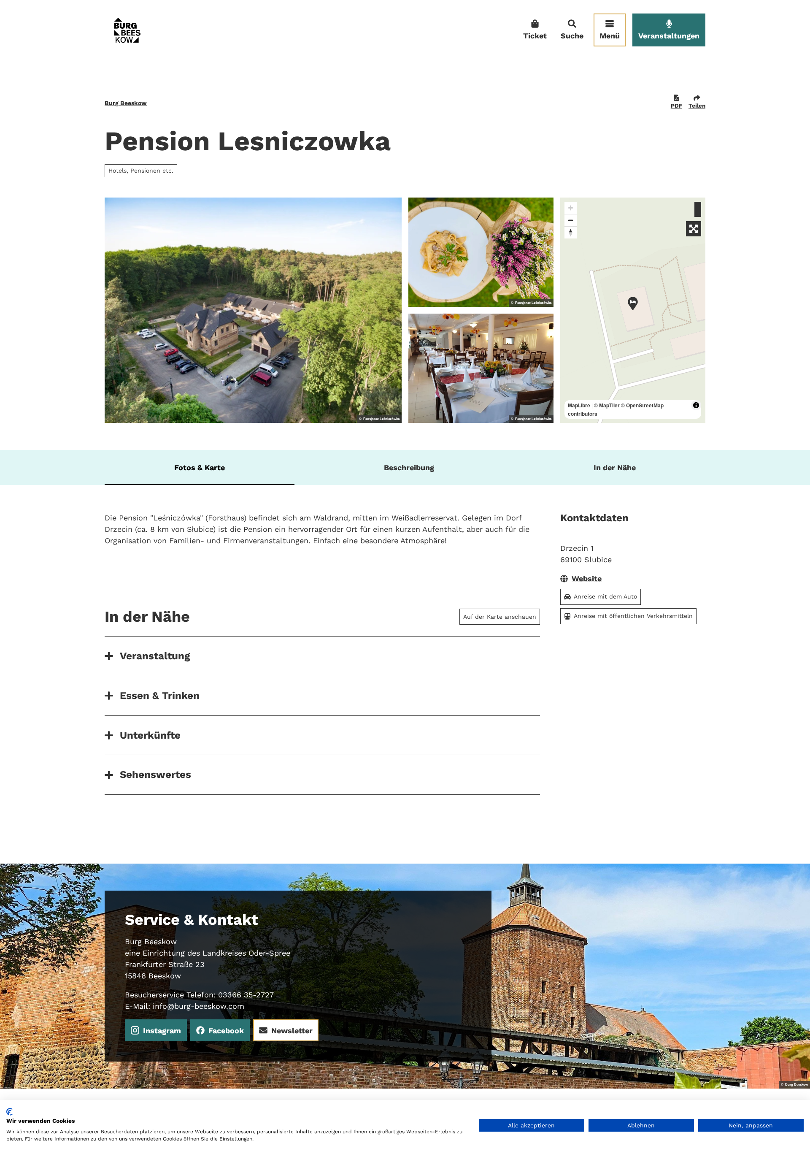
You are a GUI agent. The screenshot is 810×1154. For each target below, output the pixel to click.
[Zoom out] (570, 220)
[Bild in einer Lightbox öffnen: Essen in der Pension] (481, 252)
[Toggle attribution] (696, 405)
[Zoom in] (570, 208)
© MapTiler (607, 405)
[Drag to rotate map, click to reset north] (570, 232)
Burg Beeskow (126, 103)
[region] (632, 310)
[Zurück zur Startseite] (127, 30)
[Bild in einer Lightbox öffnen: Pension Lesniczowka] (253, 310)
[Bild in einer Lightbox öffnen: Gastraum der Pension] (481, 368)
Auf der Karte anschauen (499, 616)
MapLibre (579, 405)
